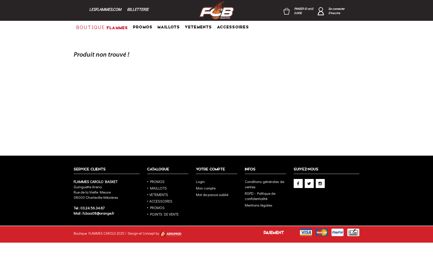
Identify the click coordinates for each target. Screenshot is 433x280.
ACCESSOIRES (233, 27)
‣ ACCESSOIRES (159, 201)
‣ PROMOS (156, 181)
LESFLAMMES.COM (105, 9)
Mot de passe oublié (212, 194)
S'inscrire (334, 13)
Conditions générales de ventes (264, 184)
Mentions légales (258, 205)
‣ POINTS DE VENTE (163, 214)
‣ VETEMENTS (157, 194)
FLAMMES (102, 27)
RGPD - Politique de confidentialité (260, 196)
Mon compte (205, 188)
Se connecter (336, 9)
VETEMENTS (198, 27)
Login (200, 181)
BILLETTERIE (138, 9)
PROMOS (143, 27)
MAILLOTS (169, 27)
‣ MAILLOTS (157, 188)
